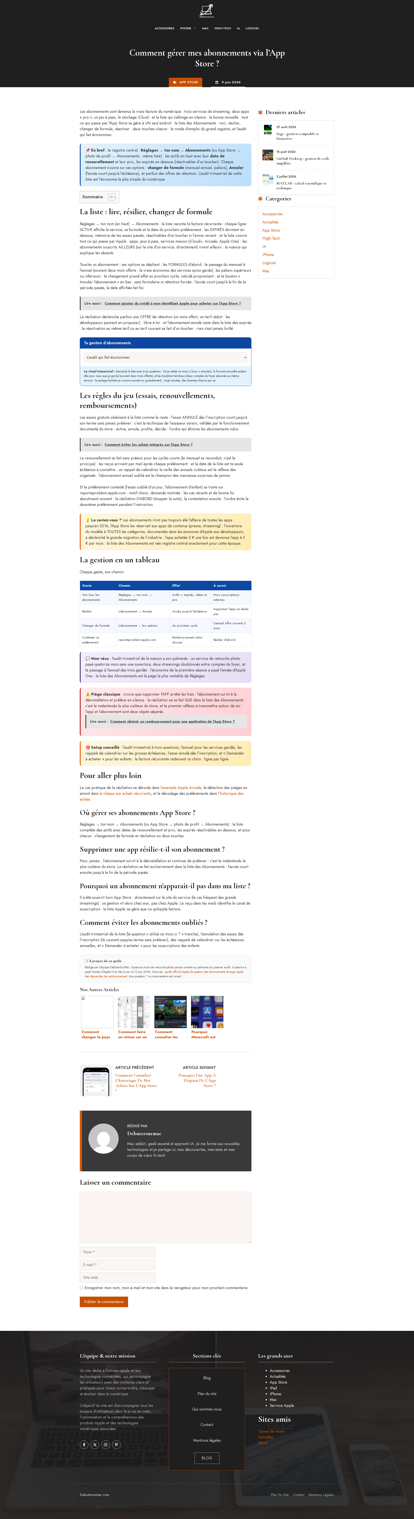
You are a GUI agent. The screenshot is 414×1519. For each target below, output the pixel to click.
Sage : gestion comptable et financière (297, 136)
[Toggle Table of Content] (110, 197)
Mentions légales (207, 1440)
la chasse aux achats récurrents (125, 793)
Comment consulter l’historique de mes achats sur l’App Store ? (136, 1083)
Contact (207, 1425)
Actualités (270, 222)
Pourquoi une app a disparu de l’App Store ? (197, 1080)
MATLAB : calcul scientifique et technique (301, 185)
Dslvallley (265, 1437)
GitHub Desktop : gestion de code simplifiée (302, 161)
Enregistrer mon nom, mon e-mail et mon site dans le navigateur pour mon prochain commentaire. (166, 1288)
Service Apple (282, 1405)
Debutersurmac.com (94, 1494)
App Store (189, 82)
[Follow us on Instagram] (105, 1444)
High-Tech (223, 28)
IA (238, 28)
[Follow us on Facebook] (84, 1444)
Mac (205, 28)
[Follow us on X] (95, 1444)
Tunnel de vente (271, 1431)
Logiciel (252, 28)
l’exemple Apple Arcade (180, 787)
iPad (273, 1388)
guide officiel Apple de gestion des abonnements (195, 972)
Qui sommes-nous (207, 1409)
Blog (207, 1378)
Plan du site (207, 1394)
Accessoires (164, 28)
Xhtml (262, 1443)
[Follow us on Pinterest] (116, 1444)
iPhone (185, 28)
